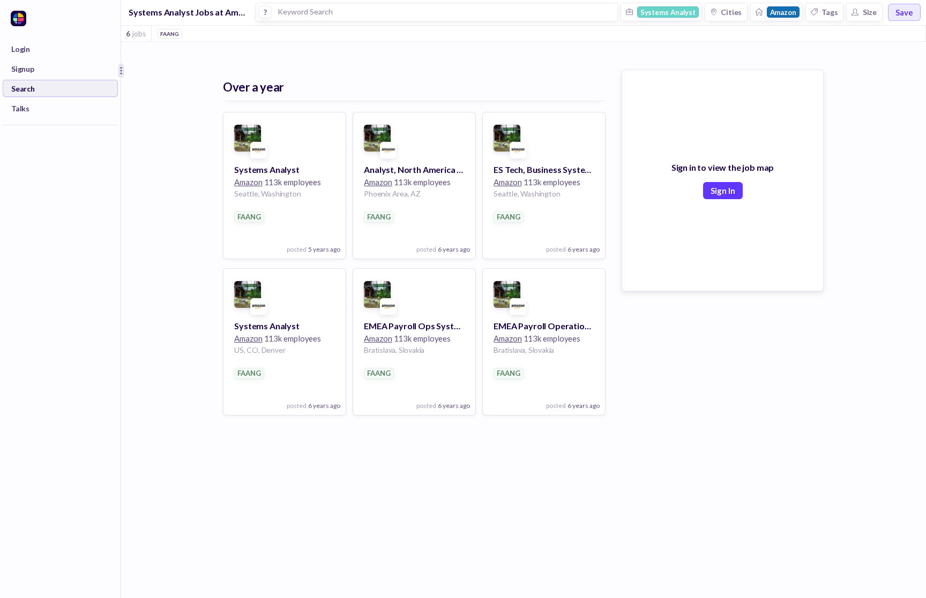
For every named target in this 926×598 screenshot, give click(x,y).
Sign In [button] (723, 190)
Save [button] (904, 12)
